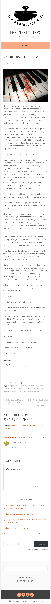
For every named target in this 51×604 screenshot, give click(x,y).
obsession (40, 388)
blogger (11, 386)
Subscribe (41, 544)
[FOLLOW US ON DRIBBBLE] (32, 595)
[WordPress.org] (32, 581)
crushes (17, 386)
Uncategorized (15, 383)
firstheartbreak (31, 386)
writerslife (35, 391)
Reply (44, 437)
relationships (18, 391)
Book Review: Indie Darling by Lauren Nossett (18, 528)
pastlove (6, 391)
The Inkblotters (25, 32)
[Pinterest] (26, 581)
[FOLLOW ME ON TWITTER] (23, 595)
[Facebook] (18, 581)
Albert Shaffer (9, 437)
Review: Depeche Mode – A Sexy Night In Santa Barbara (13, 401)
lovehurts (28, 388)
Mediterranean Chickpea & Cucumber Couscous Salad (21, 534)
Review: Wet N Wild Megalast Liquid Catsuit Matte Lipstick (37, 403)
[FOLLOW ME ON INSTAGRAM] (28, 595)
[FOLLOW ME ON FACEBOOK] (19, 595)
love (23, 388)
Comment (37, 486)
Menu (27, 45)
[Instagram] (24, 581)
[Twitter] (21, 581)
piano (12, 391)
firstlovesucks (8, 388)
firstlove (40, 386)
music (34, 388)
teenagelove (28, 391)
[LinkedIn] (29, 581)
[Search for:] (25, 569)
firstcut (23, 386)
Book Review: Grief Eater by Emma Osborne (18, 514)
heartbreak (17, 388)
